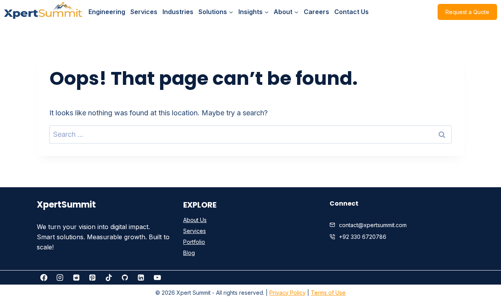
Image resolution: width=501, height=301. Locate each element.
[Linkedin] (141, 278)
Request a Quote (467, 12)
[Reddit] (76, 278)
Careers (316, 12)
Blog (189, 252)
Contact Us (351, 12)
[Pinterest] (92, 278)
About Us (195, 220)
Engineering (106, 12)
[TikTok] (109, 278)
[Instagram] (60, 278)
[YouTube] (157, 278)
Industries (177, 12)
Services (143, 12)
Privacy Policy (287, 292)
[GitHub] (125, 278)
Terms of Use (328, 292)
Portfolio (194, 241)
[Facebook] (44, 278)
